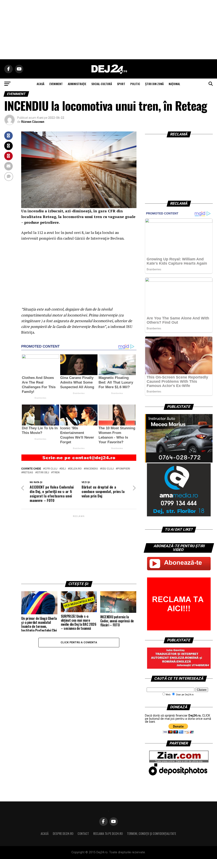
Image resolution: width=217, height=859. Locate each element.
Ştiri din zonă (154, 83)
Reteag (28, 472)
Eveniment (56, 83)
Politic (135, 83)
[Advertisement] (108, 29)
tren (56, 472)
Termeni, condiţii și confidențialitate (151, 833)
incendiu (91, 468)
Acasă (45, 833)
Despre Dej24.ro (63, 833)
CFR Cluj (51, 468)
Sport (121, 83)
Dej (63, 468)
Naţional (174, 83)
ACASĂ (40, 83)
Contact (83, 833)
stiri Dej (43, 472)
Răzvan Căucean (32, 121)
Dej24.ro (76, 468)
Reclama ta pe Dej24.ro (108, 833)
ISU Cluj (108, 468)
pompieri (123, 468)
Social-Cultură (101, 83)
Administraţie (77, 83)
